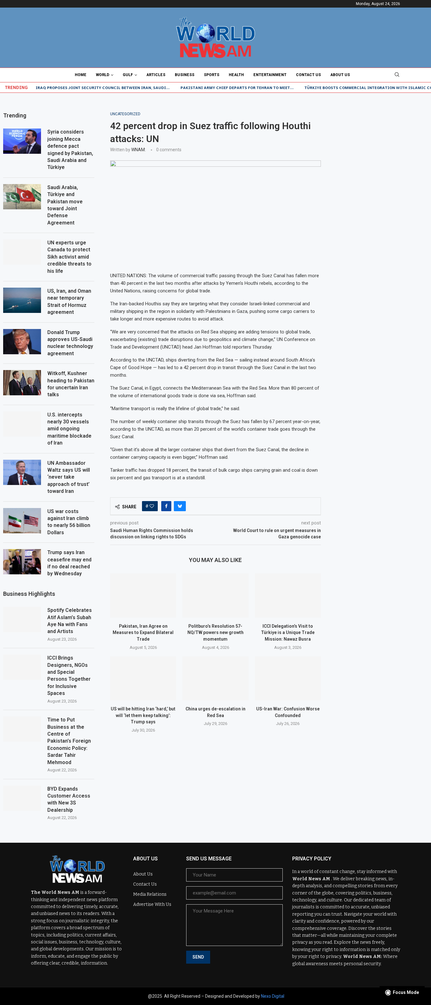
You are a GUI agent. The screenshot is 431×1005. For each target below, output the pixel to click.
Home (80, 75)
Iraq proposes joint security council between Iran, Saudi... (103, 87)
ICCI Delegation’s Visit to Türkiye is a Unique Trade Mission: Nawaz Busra (288, 633)
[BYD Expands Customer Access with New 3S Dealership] (22, 798)
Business (184, 75)
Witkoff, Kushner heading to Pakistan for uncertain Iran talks (70, 384)
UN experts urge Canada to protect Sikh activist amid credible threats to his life (69, 257)
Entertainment (269, 75)
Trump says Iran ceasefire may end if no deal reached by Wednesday (69, 563)
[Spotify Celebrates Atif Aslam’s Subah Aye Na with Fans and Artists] (22, 619)
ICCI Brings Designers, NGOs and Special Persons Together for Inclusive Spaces (69, 675)
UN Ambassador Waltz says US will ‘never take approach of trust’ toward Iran (68, 477)
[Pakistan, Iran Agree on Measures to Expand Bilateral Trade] (143, 595)
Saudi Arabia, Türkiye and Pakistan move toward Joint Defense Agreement (65, 205)
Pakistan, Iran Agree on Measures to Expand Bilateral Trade (143, 633)
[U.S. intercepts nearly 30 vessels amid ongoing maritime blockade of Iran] (22, 424)
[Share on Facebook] (166, 506)
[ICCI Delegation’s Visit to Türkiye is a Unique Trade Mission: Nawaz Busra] (288, 595)
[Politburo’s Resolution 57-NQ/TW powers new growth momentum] (215, 595)
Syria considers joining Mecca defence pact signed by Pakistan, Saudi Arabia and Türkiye (70, 149)
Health (236, 75)
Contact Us (308, 75)
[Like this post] (152, 506)
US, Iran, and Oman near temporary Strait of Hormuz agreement (69, 301)
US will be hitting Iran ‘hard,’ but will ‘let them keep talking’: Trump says (143, 715)
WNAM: (138, 149)
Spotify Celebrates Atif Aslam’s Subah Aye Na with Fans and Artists (69, 620)
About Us (340, 75)
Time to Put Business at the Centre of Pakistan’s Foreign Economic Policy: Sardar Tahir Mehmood (69, 741)
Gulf (128, 75)
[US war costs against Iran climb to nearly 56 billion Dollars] (22, 520)
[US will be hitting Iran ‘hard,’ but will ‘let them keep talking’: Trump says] (143, 678)
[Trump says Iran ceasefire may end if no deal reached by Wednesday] (22, 561)
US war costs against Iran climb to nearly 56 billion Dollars (68, 521)
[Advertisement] (382, 206)
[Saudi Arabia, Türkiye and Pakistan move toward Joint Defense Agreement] (22, 196)
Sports (211, 75)
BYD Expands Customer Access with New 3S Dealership (68, 799)
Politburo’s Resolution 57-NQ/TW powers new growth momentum (215, 633)
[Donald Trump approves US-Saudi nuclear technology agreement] (22, 341)
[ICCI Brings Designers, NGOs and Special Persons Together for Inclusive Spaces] (22, 667)
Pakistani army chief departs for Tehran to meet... (237, 87)
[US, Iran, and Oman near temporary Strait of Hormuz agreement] (22, 300)
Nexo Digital (272, 996)
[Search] (397, 74)
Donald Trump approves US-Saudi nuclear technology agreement (70, 342)
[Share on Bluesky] (180, 506)
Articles (155, 75)
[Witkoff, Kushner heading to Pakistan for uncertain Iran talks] (22, 382)
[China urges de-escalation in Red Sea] (215, 678)
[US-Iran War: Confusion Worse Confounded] (288, 678)
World (102, 75)
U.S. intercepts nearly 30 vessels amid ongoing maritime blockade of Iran (69, 429)
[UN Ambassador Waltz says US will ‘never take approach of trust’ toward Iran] (22, 472)
